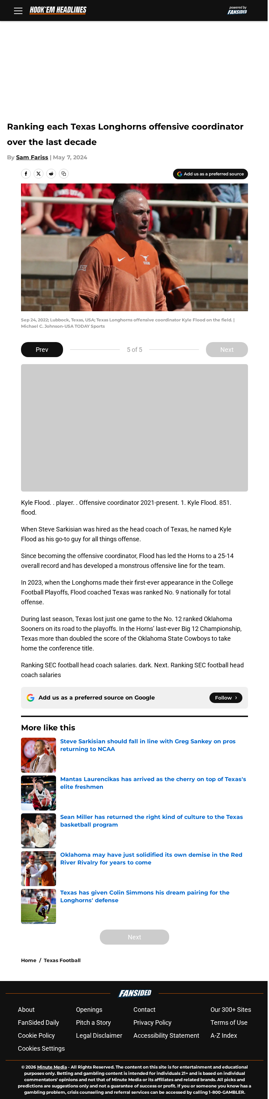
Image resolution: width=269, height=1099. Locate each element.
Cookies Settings (41, 1048)
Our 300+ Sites (231, 1009)
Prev (42, 349)
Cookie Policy (36, 1035)
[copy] (64, 174)
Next (227, 349)
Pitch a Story (93, 1022)
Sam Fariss (32, 157)
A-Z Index (224, 1035)
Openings (89, 1009)
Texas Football (62, 960)
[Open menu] (18, 10)
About (26, 1009)
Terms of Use (229, 1022)
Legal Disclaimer (99, 1035)
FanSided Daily (38, 1022)
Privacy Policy (152, 1022)
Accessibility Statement (166, 1035)
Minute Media (52, 1067)
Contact (144, 1009)
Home (28, 960)
